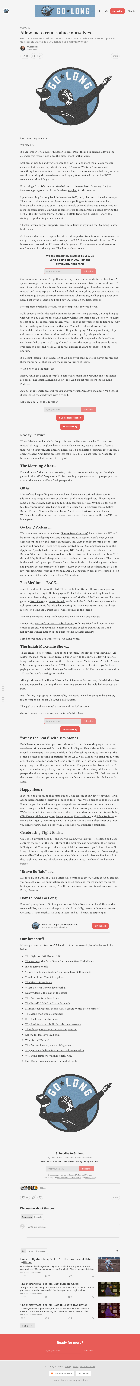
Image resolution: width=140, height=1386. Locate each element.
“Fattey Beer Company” (74, 533)
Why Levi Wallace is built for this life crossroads (53, 1024)
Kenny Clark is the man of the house (46, 993)
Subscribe (117, 11)
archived (83, 515)
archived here (85, 804)
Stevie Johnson (64, 817)
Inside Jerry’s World (36, 967)
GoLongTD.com (60, 913)
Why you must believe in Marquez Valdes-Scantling (54, 1051)
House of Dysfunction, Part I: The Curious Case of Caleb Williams (56, 1260)
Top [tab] (23, 1251)
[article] (70, 1267)
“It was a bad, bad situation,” (41, 972)
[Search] (100, 11)
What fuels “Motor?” (37, 1040)
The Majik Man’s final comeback (44, 1014)
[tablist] (32, 1217)
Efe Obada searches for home (42, 1019)
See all (25, 1325)
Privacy (68, 1366)
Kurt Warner (89, 511)
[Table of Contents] (3, 693)
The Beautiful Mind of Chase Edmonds (47, 1003)
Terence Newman (39, 511)
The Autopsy (32, 962)
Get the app (100, 926)
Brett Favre (36, 602)
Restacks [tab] (38, 1217)
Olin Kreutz (27, 817)
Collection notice (87, 1366)
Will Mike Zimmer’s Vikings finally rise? (48, 1056)
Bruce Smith (79, 507)
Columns (25, 28)
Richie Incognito (45, 817)
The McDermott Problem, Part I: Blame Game (49, 1283)
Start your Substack (62, 1373)
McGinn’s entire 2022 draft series (54, 624)
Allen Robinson (105, 817)
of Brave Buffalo (55, 878)
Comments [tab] (27, 1217)
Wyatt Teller (111, 812)
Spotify (37, 550)
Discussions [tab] (41, 1251)
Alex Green (73, 511)
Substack (56, 1380)
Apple (23, 550)
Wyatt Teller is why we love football (45, 988)
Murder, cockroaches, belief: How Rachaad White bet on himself (62, 1009)
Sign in (131, 11)
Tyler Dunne (32, 47)
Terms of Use (83, 1175)
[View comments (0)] (33, 56)
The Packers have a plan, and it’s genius (48, 1045)
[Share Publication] (106, 11)
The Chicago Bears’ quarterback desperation (51, 1030)
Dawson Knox (58, 511)
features (49, 945)
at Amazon (82, 847)
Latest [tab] (30, 1251)
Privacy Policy (90, 1177)
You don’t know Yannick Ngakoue (45, 977)
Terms (75, 1366)
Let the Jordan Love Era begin (42, 1035)
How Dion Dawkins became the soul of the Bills (52, 1061)
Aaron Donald (57, 602)
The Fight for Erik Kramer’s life (43, 956)
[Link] (16, 435)
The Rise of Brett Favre (38, 983)
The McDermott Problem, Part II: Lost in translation (54, 1304)
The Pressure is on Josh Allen (42, 998)
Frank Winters (82, 817)
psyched (72, 190)
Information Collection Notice (69, 1177)
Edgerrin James (96, 507)
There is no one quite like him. (80, 665)
